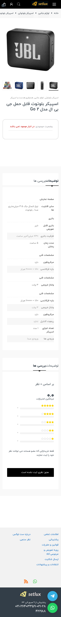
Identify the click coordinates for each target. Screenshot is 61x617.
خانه (56, 13)
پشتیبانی (53, 539)
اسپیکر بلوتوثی (26, 13)
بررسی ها (40, 181)
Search (19, 4)
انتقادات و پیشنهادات (47, 564)
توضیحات (52, 181)
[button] (52, 608)
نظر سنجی (25, 539)
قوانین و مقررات (50, 544)
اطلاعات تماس (51, 534)
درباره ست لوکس (21, 534)
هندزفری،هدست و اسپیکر (21, 97)
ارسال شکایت (51, 559)
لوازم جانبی (43, 13)
